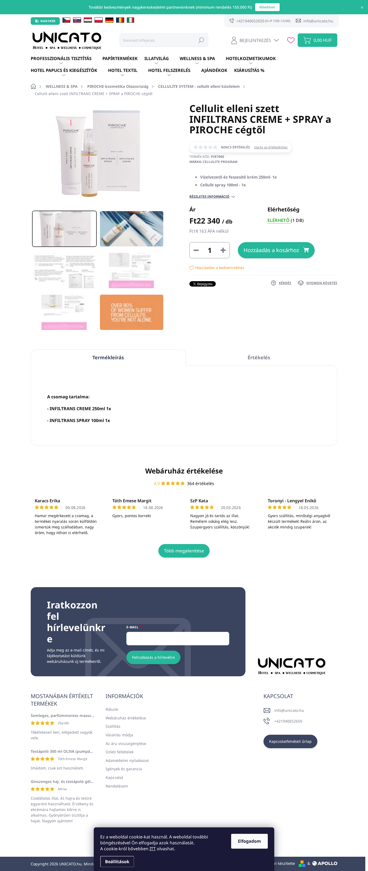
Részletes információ (209, 196)
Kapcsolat (114, 777)
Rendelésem (117, 786)
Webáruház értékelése (184, 471)
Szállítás (113, 726)
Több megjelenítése (184, 551)
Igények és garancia (124, 768)
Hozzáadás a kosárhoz (271, 250)
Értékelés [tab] (259, 357)
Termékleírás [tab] (108, 357)
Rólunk (112, 709)
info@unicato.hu (289, 710)
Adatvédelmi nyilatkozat (127, 760)
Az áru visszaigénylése (126, 743)
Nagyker (47, 21)
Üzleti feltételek (120, 751)
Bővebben (267, 7)
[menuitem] (66, 59)
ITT (153, 849)
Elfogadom (249, 841)
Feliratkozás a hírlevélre (153, 657)
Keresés (201, 40)
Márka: (213, 161)
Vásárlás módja (119, 734)
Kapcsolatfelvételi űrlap (290, 741)
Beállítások (117, 862)
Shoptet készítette (279, 863)
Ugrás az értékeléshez (271, 147)
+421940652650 (288, 721)
